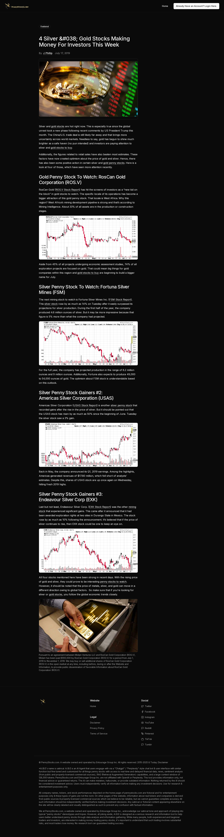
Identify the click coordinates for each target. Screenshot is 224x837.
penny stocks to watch (113, 581)
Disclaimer (95, 722)
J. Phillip (47, 53)
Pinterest (149, 733)
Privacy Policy (97, 728)
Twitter (148, 706)
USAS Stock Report (85, 405)
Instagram (150, 717)
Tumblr (148, 744)
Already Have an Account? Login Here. (196, 6)
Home (165, 6)
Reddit (148, 728)
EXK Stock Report (99, 506)
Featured (45, 26)
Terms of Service (98, 733)
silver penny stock (121, 405)
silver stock (51, 303)
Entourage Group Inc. (106, 762)
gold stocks (57, 126)
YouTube (149, 722)
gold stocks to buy (61, 147)
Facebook (150, 711)
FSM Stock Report (120, 299)
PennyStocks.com (50, 762)
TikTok (148, 739)
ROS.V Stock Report (67, 189)
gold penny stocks (113, 162)
